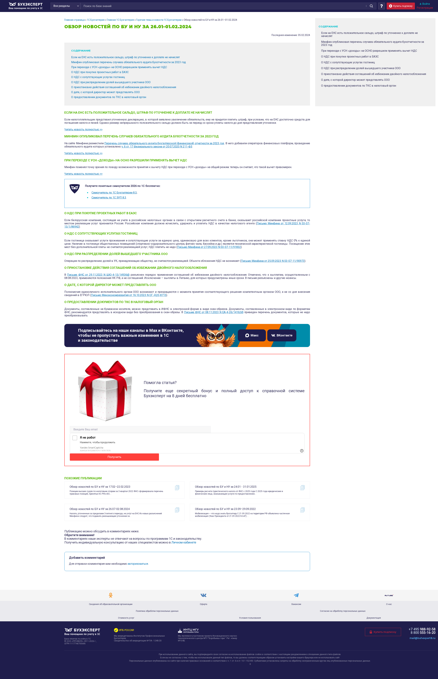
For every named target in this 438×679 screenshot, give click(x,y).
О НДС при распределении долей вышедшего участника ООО (111, 82)
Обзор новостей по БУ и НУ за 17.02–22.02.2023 (100, 486)
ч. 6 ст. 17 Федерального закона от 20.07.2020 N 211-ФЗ (156, 146)
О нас (389, 604)
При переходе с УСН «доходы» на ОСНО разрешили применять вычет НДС (119, 67)
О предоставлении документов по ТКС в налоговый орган (108, 97)
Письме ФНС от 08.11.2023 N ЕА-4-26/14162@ (213, 312)
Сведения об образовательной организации (110, 604)
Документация (373, 618)
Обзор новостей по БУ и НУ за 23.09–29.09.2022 (225, 509)
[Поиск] (371, 6)
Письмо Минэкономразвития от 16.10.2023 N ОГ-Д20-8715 (128, 295)
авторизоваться (138, 563)
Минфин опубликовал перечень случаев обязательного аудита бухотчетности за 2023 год (128, 62)
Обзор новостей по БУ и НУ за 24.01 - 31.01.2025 (225, 486)
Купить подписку (385, 631)
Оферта (203, 604)
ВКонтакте (284, 335)
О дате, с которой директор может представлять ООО (105, 92)
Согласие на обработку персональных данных (342, 611)
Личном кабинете (183, 542)
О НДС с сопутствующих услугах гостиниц (98, 77)
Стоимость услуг (126, 618)
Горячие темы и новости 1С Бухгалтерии (159, 19)
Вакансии (296, 604)
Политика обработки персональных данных (157, 611)
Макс (255, 335)
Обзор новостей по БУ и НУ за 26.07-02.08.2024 (100, 509)
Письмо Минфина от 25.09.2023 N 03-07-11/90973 (273, 260)
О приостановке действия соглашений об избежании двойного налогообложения (123, 87)
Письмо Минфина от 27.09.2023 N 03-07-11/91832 (209, 247)
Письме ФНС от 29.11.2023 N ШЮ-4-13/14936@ (98, 274)
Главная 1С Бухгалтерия (120, 19)
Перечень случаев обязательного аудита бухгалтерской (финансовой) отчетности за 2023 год (164, 143)
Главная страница (74, 19)
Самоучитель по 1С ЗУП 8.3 (109, 197)
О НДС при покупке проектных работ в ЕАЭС (100, 72)
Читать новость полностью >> (83, 129)
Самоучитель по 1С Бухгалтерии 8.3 (114, 192)
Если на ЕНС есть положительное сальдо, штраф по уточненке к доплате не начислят (125, 57)
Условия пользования (250, 618)
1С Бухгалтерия (96, 19)
